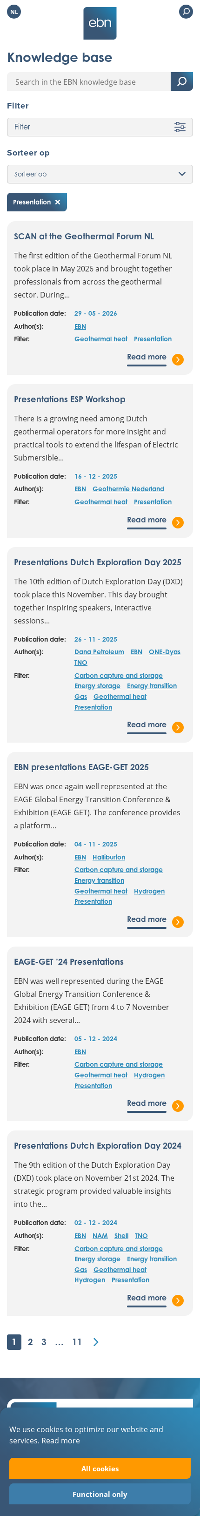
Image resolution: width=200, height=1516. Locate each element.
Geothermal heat (100, 339)
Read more (60, 1440)
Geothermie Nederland (128, 489)
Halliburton (109, 857)
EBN (80, 326)
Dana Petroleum (99, 652)
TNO (80, 662)
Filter (22, 126)
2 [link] (30, 1341)
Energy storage (97, 686)
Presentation (153, 339)
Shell (121, 1235)
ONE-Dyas (164, 652)
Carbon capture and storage (118, 675)
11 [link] (77, 1341)
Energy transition (152, 686)
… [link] (59, 1341)
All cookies (100, 1468)
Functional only (100, 1494)
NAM (100, 1235)
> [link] (96, 1342)
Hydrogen (149, 891)
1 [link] (14, 1341)
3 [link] (44, 1341)
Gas (80, 696)
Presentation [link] (32, 202)
